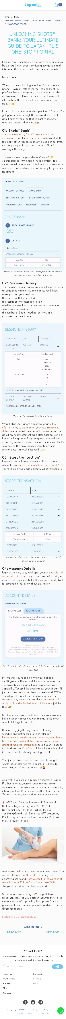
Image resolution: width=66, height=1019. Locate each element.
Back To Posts (33, 927)
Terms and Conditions (39, 1013)
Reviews (37, 979)
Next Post (53, 933)
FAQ (35, 984)
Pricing (6, 984)
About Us (7, 974)
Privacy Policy (23, 1013)
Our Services (9, 979)
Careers (7, 993)
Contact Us (38, 974)
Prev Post (13, 933)
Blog (5, 988)
